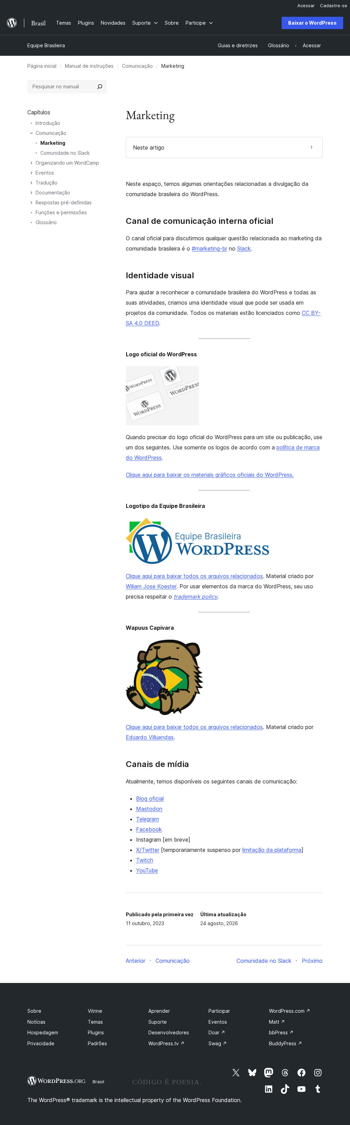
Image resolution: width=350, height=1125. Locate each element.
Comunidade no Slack (65, 153)
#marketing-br (209, 248)
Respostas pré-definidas (64, 202)
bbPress (281, 1032)
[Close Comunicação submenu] (31, 133)
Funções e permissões (61, 212)
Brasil (98, 1081)
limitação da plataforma (271, 849)
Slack (244, 248)
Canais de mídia (157, 764)
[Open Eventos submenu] (31, 173)
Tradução (46, 183)
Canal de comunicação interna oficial (199, 221)
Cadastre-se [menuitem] (333, 5)
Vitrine (95, 1011)
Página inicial (41, 66)
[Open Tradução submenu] (31, 183)
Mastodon (149, 808)
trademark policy (195, 596)
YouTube (147, 870)
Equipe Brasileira (46, 45)
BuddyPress (285, 1043)
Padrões (97, 1043)
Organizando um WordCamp (67, 163)
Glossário (46, 222)
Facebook (149, 829)
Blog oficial (150, 798)
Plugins (96, 1032)
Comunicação (137, 66)
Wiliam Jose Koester (151, 586)
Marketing (52, 143)
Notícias (36, 1022)
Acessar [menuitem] (306, 5)
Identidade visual (160, 275)
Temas (95, 1022)
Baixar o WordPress (312, 23)
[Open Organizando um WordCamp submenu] (31, 163)
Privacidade (40, 1043)
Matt (277, 1022)
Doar (216, 1032)
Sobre (34, 1011)
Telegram (147, 819)
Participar (219, 1011)
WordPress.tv (166, 1043)
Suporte (157, 1022)
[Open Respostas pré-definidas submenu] (31, 203)
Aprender (159, 1011)
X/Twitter (147, 849)
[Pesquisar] (100, 86)
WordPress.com (289, 1011)
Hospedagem (42, 1032)
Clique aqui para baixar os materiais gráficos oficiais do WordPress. (210, 474)
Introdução (48, 123)
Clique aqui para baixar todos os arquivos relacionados (194, 576)
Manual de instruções (89, 66)
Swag (217, 1043)
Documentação (53, 192)
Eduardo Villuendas (150, 737)
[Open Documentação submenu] (31, 193)
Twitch (144, 860)
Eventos (45, 173)
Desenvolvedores (168, 1032)
